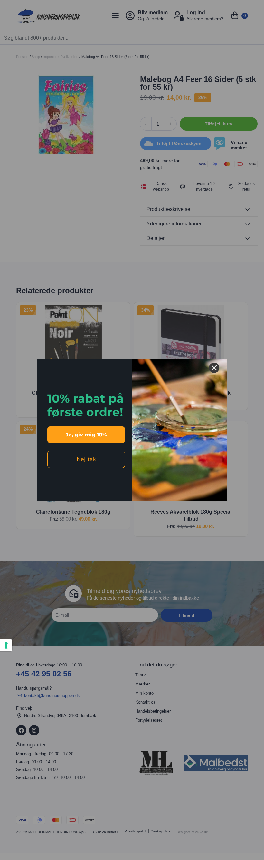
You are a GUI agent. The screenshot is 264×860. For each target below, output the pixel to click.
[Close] (214, 368)
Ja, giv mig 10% (86, 435)
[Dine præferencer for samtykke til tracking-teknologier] (6, 645)
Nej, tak (86, 459)
